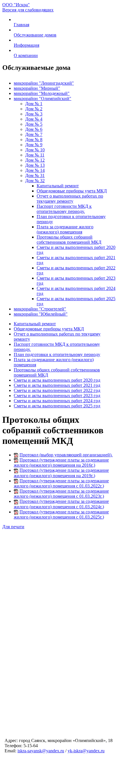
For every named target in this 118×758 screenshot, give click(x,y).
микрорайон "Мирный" (37, 88)
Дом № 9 (33, 144)
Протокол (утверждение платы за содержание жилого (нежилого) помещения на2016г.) (61, 463)
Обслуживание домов (35, 34)
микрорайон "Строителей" (40, 308)
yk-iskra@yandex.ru (86, 750)
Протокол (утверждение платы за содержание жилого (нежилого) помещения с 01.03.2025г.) (61, 514)
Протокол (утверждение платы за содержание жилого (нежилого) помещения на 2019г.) (61, 473)
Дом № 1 (33, 103)
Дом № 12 (35, 160)
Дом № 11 (34, 155)
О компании (26, 55)
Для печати (13, 526)
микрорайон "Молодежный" (42, 93)
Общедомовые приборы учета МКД (72, 190)
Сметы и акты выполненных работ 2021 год (57, 385)
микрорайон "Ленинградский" (44, 83)
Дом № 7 (33, 134)
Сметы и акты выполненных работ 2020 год (57, 380)
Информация (26, 45)
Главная (21, 24)
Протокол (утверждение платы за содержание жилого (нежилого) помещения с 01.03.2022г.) (61, 483)
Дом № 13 (35, 165)
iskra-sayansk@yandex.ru (40, 750)
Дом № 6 (33, 129)
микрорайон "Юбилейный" (41, 314)
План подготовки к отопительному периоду (57, 354)
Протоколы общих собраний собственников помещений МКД (69, 240)
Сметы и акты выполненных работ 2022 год (57, 390)
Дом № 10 (35, 149)
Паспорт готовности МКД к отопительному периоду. (64, 209)
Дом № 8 (33, 139)
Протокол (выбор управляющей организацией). (66, 454)
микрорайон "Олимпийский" (42, 98)
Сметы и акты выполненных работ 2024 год (57, 400)
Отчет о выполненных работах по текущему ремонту (70, 199)
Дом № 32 (35, 180)
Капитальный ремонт (58, 185)
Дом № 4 (33, 119)
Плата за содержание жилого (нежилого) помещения (65, 229)
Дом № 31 (35, 175)
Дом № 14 (35, 170)
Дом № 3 (33, 113)
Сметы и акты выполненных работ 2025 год (57, 405)
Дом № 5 (33, 124)
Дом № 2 (33, 108)
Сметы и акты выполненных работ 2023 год (57, 395)
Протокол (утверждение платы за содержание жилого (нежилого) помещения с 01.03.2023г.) (61, 494)
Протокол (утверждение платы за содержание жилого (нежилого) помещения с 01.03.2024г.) (61, 504)
